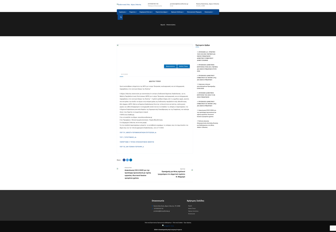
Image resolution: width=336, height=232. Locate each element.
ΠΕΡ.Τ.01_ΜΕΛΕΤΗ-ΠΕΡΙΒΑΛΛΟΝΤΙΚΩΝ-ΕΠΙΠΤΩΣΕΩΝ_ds (138, 132)
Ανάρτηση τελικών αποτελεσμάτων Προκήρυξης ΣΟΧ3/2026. (206, 86)
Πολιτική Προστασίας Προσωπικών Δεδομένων (158, 222)
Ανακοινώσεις (171, 25)
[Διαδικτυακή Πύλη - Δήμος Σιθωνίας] (129, 4)
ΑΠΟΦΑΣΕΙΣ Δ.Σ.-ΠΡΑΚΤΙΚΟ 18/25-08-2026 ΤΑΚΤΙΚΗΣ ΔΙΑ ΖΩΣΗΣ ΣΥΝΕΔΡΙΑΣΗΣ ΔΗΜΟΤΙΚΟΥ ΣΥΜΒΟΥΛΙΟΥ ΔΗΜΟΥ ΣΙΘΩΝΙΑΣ (206, 56)
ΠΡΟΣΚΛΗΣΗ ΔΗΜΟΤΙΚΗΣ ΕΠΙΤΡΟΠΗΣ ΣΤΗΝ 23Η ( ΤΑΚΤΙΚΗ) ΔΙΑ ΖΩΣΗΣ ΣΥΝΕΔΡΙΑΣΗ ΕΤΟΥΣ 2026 (207, 68)
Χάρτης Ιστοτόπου (193, 211)
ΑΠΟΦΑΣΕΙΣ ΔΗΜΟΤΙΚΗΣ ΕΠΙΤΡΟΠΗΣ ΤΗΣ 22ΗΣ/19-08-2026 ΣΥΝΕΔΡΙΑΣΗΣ (206, 95)
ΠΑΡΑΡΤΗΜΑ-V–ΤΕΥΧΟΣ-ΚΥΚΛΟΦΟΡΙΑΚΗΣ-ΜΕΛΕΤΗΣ (137, 142)
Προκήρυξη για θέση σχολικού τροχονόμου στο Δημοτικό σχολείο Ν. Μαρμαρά (171, 174)
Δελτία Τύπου (183, 66)
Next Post (182, 169)
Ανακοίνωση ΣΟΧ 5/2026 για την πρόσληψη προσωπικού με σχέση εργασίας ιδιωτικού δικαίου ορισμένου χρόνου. (206, 113)
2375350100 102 (153, 4)
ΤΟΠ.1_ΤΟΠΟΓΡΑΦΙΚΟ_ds (128, 137)
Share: (119, 160)
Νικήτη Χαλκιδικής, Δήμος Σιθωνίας (207, 4)
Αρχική (163, 25)
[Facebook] (124, 160)
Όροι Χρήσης (187, 222)
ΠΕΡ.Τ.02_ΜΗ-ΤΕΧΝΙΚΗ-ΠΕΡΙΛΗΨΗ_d (133, 147)
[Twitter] (127, 160)
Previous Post (128, 167)
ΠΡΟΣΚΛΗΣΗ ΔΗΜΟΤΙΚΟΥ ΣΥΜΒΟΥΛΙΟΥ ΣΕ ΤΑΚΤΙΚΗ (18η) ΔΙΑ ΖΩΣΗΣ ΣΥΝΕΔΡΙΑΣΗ (206, 104)
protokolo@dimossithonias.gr (179, 4)
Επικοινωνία (191, 214)
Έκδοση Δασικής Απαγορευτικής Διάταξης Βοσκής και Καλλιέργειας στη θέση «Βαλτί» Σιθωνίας (207, 124)
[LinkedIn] (130, 160)
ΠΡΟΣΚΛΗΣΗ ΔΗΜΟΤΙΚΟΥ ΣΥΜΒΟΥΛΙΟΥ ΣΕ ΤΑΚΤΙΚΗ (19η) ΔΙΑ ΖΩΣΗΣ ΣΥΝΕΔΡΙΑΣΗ (206, 78)
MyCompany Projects (175, 230)
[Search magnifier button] (120, 17)
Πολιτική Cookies (178, 222)
